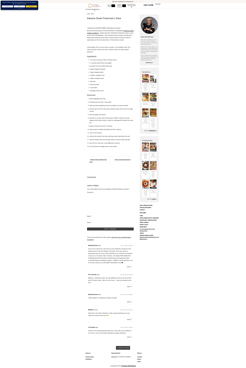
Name (89, 216)
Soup (92, 13)
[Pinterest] (147, 5)
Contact (139, 356)
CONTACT (142, 209)
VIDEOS (142, 233)
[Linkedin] (152, 5)
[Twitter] (151, 5)
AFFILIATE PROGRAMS (145, 207)
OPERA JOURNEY (144, 222)
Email (89, 222)
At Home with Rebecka (129, 366)
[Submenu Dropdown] (113, 5)
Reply (129, 267)
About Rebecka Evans (119, 6)
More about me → (149, 62)
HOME (141, 215)
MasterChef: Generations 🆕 (131, 6)
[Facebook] (144, 5)
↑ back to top (123, 348)
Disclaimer (89, 359)
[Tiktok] (149, 5)
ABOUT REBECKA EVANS (146, 205)
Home (88, 13)
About (139, 359)
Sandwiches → (153, 130)
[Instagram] (148, 5)
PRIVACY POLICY (144, 224)
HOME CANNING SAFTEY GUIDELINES (149, 218)
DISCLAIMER (143, 212)
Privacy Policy (90, 356)
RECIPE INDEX (109, 5)
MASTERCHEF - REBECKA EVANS (148, 220)
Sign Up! (114, 356)
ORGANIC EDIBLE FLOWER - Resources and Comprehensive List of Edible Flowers (149, 237)
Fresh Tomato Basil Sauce (122, 159)
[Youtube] (145, 5)
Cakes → (154, 199)
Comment (90, 192)
